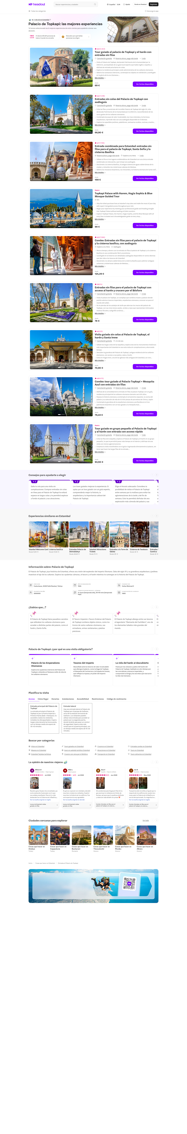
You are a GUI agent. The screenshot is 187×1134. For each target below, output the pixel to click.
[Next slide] (156, 475)
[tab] (32, 699)
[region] (61, 67)
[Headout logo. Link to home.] (37, 4)
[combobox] (76, 4)
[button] (37, 11)
